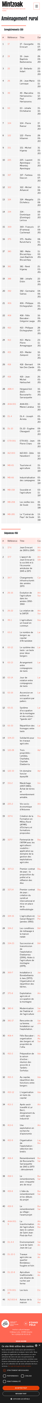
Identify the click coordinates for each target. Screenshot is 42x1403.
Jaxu (39, 972)
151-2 (10, 783)
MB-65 (11, 465)
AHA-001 (12, 404)
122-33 (11, 771)
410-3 (10, 1077)
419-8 (10, 1191)
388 (9, 279)
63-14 (10, 677)
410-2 (10, 1053)
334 (9, 212)
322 (9, 187)
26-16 (10, 593)
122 (9, 135)
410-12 (11, 1092)
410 (9, 328)
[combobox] (36, 1345)
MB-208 (11, 502)
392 (9, 291)
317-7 (10, 840)
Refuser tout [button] (21, 1394)
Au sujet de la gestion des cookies (19, 1366)
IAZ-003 (11, 453)
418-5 (10, 1176)
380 (9, 251)
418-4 (10, 1158)
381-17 (11, 1020)
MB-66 (11, 477)
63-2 (10, 632)
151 (9, 148)
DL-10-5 (11, 1254)
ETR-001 (12, 441)
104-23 (11, 738)
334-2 (10, 928)
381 (9, 266)
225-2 (10, 804)
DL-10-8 (11, 1272)
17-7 (9, 557)
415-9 (10, 1140)
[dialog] (21, 1373)
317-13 (11, 869)
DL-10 (10, 428)
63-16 (10, 692)
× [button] (39, 1345)
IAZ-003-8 (12, 1299)
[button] (21, 1398)
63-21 (10, 708)
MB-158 (11, 490)
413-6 (10, 1125)
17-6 (9, 547)
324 (9, 199)
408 (9, 315)
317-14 (11, 889)
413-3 (10, 1104)
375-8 (10, 993)
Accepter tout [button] (21, 1388)
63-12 (10, 647)
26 (9, 81)
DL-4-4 (11, 1242)
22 (9, 68)
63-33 (10, 725)
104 (9, 123)
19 (9, 56)
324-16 (11, 916)
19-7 (10, 578)
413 (9, 340)
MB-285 (11, 514)
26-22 (10, 610)
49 (9, 93)
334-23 (11, 943)
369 (9, 227)
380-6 (10, 1008)
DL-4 (10, 416)
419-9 (10, 1206)
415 (9, 352)
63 (9, 108)
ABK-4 (10, 389)
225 (9, 160)
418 (9, 364)
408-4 (10, 1036)
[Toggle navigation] (36, 6)
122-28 (11, 750)
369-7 (10, 972)
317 (9, 175)
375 (9, 239)
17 (9, 44)
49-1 (10, 620)
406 (9, 303)
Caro (39, 578)
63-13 (10, 662)
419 (9, 377)
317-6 (10, 816)
